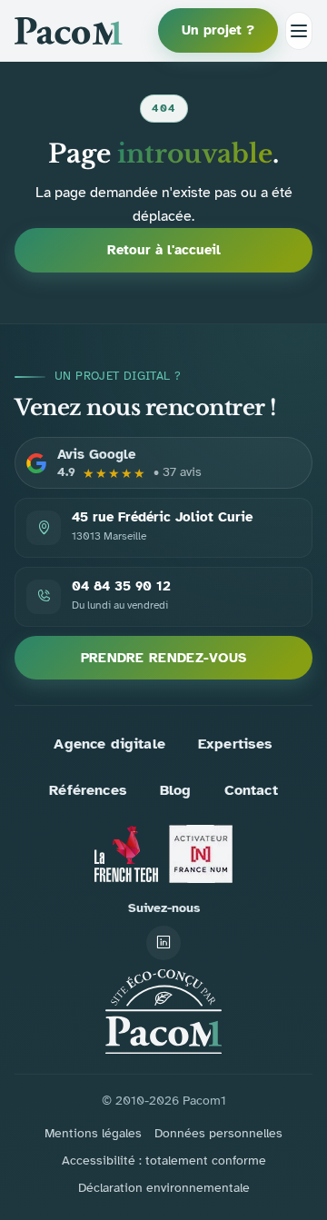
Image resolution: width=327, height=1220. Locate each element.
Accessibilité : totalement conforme (164, 1160)
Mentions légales (93, 1133)
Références (88, 790)
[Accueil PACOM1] (163, 1011)
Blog (176, 790)
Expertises (235, 744)
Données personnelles (218, 1133)
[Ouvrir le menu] (298, 31)
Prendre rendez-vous (164, 658)
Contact (251, 790)
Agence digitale (109, 744)
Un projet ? (218, 30)
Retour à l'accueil (164, 250)
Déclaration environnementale (164, 1187)
